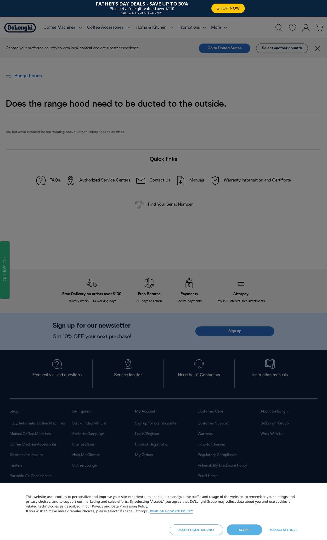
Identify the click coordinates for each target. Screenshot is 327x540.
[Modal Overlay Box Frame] (163, 8)
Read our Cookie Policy (171, 511)
